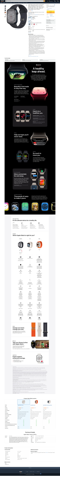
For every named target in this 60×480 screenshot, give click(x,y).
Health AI (4, 2)
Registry (19, 2)
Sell (16, 2)
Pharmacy (23, 2)
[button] (2, 2)
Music (21, 2)
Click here (47, 452)
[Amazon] (3, 1)
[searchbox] (25, 1)
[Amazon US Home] (20, 472)
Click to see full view (17, 29)
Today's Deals (7, 2)
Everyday (26, 2)
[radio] (5, 6)
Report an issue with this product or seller (33, 56)
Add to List (47, 25)
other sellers (36, 14)
